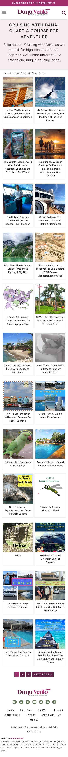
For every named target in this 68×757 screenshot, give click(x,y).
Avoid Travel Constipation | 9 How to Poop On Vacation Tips (50, 369)
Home (10, 710)
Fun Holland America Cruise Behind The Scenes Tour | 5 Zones (17, 220)
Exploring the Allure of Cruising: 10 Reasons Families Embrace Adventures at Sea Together (50, 168)
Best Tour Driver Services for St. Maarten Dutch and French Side (50, 607)
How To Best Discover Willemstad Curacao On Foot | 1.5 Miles (18, 417)
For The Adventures (34, 3)
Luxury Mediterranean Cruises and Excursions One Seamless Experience (17, 113)
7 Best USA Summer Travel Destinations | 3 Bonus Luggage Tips (17, 320)
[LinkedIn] (47, 702)
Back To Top (34, 731)
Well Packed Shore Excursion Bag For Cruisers (50, 559)
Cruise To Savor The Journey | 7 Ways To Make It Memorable (50, 220)
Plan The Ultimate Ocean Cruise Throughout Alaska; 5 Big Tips (17, 269)
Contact (26, 710)
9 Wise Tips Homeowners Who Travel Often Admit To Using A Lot (50, 320)
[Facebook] (21, 702)
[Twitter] (41, 702)
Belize (18, 555)
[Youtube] (34, 702)
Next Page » (43, 674)
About (42, 710)
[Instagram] (14, 702)
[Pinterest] (27, 702)
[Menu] (4, 13)
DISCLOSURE (16, 738)
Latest (31, 715)
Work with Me (51, 715)
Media (34, 720)
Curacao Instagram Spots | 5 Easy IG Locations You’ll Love (18, 369)
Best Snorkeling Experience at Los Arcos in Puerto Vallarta (17, 510)
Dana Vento (34, 12)
